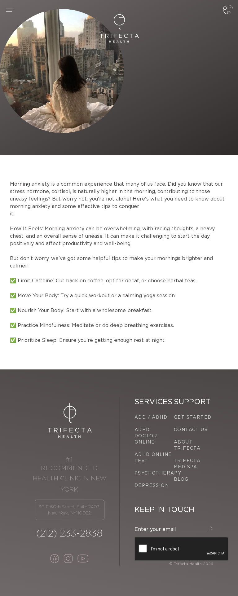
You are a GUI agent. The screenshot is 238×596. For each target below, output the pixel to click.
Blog (181, 479)
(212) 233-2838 (69, 533)
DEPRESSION (151, 485)
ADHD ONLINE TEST (153, 457)
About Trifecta (187, 445)
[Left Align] (10, 10)
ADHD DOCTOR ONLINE (145, 435)
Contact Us (191, 429)
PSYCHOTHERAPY (154, 472)
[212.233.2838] (228, 15)
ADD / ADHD (150, 417)
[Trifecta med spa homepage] (119, 27)
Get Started (192, 417)
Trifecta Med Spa (187, 463)
